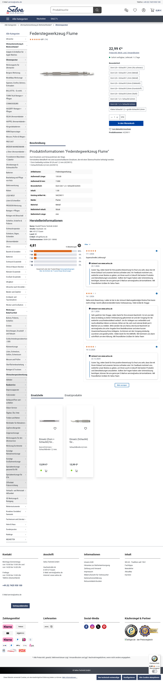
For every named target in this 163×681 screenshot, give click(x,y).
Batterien (9, 172)
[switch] (154, 671)
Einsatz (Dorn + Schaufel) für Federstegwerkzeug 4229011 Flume (49, 440)
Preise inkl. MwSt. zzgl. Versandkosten (124, 53)
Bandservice (10, 385)
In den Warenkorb (126, 123)
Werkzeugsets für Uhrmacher (12, 66)
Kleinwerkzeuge (12, 347)
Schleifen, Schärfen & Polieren (14, 222)
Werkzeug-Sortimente (14, 446)
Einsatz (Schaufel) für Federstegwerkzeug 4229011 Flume (80, 440)
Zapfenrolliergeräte (13, 428)
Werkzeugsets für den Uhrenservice (14, 439)
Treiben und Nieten (13, 418)
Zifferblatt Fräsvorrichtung (12, 484)
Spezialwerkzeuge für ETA (14, 476)
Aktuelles (128, 572)
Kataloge (9, 534)
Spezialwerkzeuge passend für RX (13, 468)
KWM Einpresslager (13, 131)
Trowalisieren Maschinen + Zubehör (15, 158)
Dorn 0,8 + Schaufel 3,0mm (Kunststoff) (126, 88)
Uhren (8, 247)
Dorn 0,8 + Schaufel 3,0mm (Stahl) (123, 94)
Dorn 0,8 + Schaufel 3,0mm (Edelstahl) (125, 83)
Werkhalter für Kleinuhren (15, 423)
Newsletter (129, 568)
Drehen (8, 326)
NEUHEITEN (10, 539)
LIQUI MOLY (10, 195)
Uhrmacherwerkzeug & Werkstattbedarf (14, 45)
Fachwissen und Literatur (15, 519)
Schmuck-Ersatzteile (13, 262)
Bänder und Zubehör (13, 292)
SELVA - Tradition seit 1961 (135, 562)
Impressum (88, 572)
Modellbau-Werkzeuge (14, 78)
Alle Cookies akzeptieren (149, 677)
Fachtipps (129, 565)
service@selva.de (15, 2)
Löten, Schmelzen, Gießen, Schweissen (13, 353)
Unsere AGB (88, 562)
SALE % (54, 19)
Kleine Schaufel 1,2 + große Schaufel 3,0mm (127, 109)
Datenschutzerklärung (93, 578)
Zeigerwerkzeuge (12, 433)
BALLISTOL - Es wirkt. (14, 91)
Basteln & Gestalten (13, 252)
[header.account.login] (143, 10)
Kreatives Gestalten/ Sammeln (13, 512)
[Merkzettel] (134, 10)
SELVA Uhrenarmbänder (15, 116)
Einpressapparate (12, 390)
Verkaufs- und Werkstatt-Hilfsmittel (15, 492)
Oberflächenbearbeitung (15, 364)
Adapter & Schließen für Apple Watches (15, 53)
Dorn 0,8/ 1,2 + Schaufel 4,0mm (122, 104)
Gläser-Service (11, 408)
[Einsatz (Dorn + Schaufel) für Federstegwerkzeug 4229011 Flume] (49, 421)
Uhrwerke (9, 39)
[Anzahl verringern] (111, 117)
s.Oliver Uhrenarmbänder (15, 152)
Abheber (9, 380)
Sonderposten (11, 529)
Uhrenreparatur (12, 60)
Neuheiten (41, 19)
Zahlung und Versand (92, 568)
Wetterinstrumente (13, 506)
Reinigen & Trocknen (13, 369)
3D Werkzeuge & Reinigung (12, 500)
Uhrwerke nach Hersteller (15, 287)
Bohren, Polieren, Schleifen (12, 319)
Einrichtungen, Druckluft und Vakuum (15, 332)
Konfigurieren (129, 677)
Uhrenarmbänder (12, 241)
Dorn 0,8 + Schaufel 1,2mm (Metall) (124, 73)
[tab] (48, 143)
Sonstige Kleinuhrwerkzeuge (13, 452)
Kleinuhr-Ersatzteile (13, 272)
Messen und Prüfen (13, 359)
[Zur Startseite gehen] (15, 10)
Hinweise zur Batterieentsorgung (97, 565)
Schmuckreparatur (13, 229)
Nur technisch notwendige (108, 677)
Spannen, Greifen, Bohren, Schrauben (15, 84)
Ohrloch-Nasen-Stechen (15, 267)
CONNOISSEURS (12, 103)
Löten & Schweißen (13, 201)
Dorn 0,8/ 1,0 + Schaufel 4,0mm (122, 99)
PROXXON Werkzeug (13, 205)
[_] (67, 73)
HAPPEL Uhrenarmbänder (15, 121)
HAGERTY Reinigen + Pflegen (13, 110)
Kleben (8, 190)
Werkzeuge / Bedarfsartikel (11, 311)
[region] (66, 73)
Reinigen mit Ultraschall (14, 216)
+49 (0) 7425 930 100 (151, 2)
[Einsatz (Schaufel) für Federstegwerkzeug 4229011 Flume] (80, 421)
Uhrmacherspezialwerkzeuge (16, 375)
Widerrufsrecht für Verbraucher (96, 575)
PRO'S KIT (10, 142)
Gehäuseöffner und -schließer (13, 401)
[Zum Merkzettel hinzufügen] (55, 429)
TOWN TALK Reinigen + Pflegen (14, 97)
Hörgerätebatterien (13, 127)
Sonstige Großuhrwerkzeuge (13, 460)
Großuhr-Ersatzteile (13, 277)
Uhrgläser (9, 282)
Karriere (128, 575)
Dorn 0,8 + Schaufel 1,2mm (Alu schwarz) (126, 68)
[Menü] (158, 655)
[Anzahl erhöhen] (117, 117)
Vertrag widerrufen (20, 606)
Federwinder (10, 395)
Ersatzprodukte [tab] (73, 395)
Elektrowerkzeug (12, 185)
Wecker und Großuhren (14, 305)
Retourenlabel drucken (93, 581)
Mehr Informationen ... (69, 677)
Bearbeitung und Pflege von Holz (14, 179)
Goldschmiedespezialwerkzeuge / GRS (16, 340)
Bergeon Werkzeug (13, 73)
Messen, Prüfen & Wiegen (15, 137)
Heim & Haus (11, 524)
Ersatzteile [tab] (37, 395)
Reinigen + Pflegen (13, 211)
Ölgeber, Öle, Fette (12, 413)
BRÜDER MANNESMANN (15, 147)
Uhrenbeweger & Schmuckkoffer (12, 166)
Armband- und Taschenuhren (11, 298)
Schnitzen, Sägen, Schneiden (12, 235)
